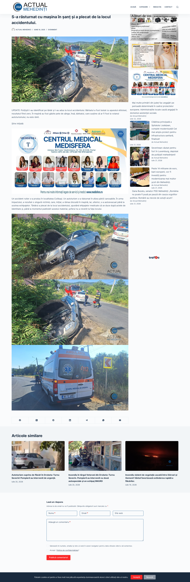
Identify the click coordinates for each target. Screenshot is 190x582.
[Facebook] (20, 420)
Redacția (157, 7)
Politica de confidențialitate (67, 550)
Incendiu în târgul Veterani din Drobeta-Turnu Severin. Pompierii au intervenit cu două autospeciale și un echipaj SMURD (92, 478)
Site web (119, 513)
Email (85, 513)
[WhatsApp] (103, 420)
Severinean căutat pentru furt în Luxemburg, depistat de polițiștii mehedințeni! (164, 151)
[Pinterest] (53, 420)
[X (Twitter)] (36, 420)
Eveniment (52, 30)
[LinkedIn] (70, 420)
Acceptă (136, 577)
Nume (51, 513)
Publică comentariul (58, 557)
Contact (168, 7)
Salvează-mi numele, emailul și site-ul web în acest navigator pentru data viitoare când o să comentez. (91, 546)
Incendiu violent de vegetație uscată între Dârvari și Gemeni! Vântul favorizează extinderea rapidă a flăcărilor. (151, 478)
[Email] (120, 420)
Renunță (149, 577)
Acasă (133, 7)
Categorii (143, 7)
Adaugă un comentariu (59, 522)
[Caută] (177, 7)
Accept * (64, 550)
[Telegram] (86, 420)
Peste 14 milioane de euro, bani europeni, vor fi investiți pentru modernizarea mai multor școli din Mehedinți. (164, 175)
